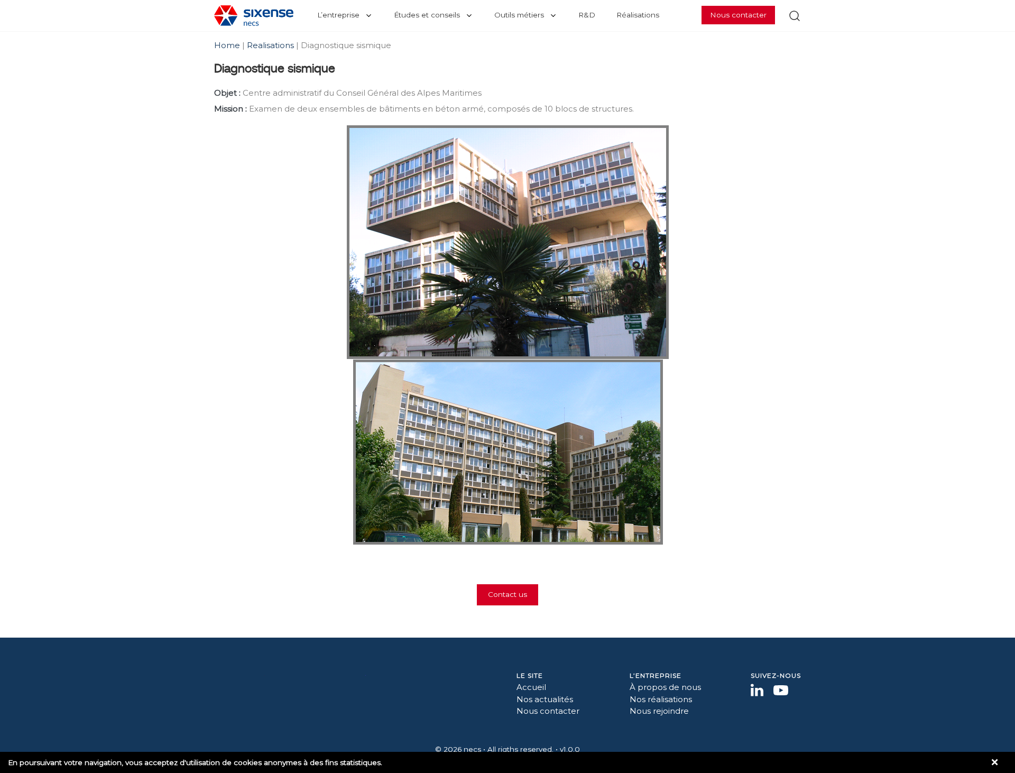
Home (228, 45)
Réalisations (637, 15)
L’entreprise (338, 15)
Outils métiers (519, 15)
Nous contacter (738, 15)
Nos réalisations (661, 699)
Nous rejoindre (659, 711)
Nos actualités (544, 699)
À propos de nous (665, 687)
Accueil (531, 687)
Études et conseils (427, 15)
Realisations (270, 45)
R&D (586, 15)
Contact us (507, 594)
